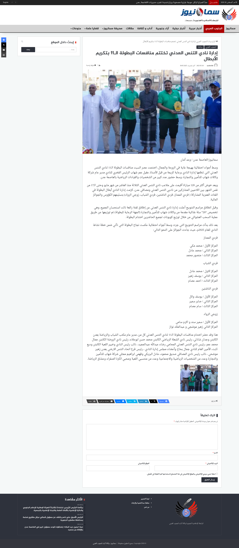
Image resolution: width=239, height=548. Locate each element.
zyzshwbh (210, 65)
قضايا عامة (92, 28)
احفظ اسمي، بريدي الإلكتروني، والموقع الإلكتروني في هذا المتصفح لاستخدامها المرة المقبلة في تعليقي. (181, 474)
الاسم (215, 452)
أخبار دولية (178, 28)
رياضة (200, 47)
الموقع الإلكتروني (143, 463)
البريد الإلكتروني (212, 463)
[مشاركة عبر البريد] (3, 49)
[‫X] (3, 44)
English (5, 2)
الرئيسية (212, 41)
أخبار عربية (195, 28)
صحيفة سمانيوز (113, 28)
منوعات (76, 28)
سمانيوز (230, 28)
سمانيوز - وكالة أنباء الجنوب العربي (104, 543)
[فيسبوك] (3, 39)
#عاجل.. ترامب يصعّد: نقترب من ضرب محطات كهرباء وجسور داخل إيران (177, 2)
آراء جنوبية (162, 28)
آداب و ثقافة (144, 28)
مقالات (130, 28)
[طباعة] (3, 54)
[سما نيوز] (208, 14)
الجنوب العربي (213, 28)
